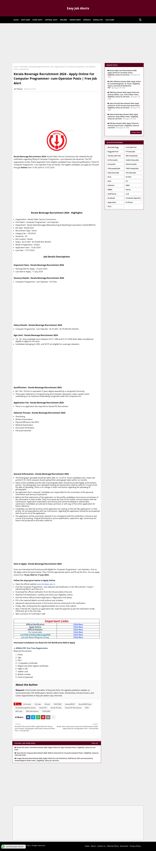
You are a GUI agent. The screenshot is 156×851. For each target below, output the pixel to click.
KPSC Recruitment (32, 711)
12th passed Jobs (114, 168)
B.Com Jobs (27, 704)
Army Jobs (111, 164)
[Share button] (53, 717)
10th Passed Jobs (132, 168)
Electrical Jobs (131, 164)
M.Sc (109, 177)
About (93, 846)
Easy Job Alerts (78, 8)
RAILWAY (63, 20)
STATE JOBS (24, 67)
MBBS (110, 189)
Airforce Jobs (112, 160)
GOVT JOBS (25, 20)
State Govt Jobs (113, 173)
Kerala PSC (43, 708)
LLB (127, 194)
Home (16, 20)
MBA (128, 185)
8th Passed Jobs (132, 156)
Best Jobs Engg (113, 147)
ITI (127, 181)
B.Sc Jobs (38, 704)
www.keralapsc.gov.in (46, 584)
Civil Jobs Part (131, 147)
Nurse (128, 189)
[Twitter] (33, 717)
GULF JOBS (110, 20)
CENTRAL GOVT (51, 20)
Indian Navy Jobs (132, 160)
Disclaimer (124, 846)
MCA (109, 181)
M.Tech (128, 177)
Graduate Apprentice (134, 198)
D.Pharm (129, 202)
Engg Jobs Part (113, 151)
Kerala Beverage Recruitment (26, 708)
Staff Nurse (112, 194)
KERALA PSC (98, 20)
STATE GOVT (37, 20)
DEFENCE (87, 20)
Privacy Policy (135, 846)
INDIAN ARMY (75, 20)
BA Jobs (47, 704)
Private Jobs (130, 151)
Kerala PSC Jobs (56, 708)
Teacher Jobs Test (114, 156)
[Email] (48, 717)
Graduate (111, 198)
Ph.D (109, 206)
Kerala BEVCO (70, 704)
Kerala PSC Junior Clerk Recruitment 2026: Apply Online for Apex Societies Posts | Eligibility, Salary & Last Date (55, 748)
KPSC (87, 708)
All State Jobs (131, 173)
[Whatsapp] (38, 717)
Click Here (78, 624)
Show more (136, 132)
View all (95, 743)
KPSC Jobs (19, 711)
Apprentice (112, 202)
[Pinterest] (43, 717)
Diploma (111, 185)
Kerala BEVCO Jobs (85, 704)
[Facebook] (28, 717)
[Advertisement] (78, 43)
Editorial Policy (113, 846)
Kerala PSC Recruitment (73, 708)
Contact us (101, 846)
